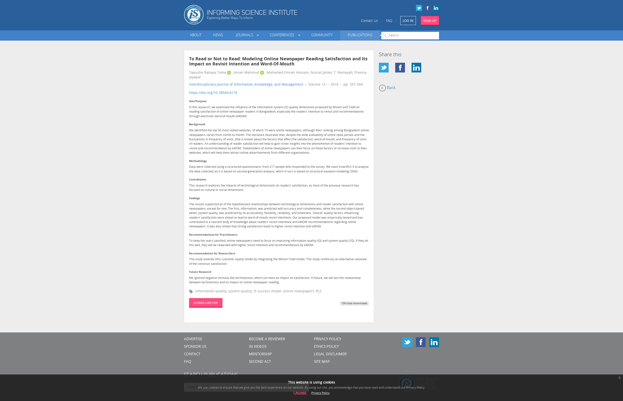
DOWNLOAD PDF (205, 303)
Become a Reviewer (267, 339)
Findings (194, 198)
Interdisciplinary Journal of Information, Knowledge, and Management (246, 85)
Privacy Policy (327, 339)
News (218, 35)
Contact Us (369, 21)
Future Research (200, 272)
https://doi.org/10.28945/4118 (213, 93)
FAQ (389, 21)
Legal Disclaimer (330, 354)
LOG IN (408, 20)
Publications (360, 35)
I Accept (299, 393)
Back (390, 88)
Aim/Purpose (198, 101)
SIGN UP (429, 20)
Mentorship (260, 354)
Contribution (197, 179)
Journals (245, 35)
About (196, 35)
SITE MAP (322, 362)
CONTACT (192, 354)
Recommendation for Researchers (212, 253)
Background (197, 124)
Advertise (193, 339)
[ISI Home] (257, 15)
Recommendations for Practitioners (213, 235)
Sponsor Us (195, 347)
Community (322, 35)
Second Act (260, 362)
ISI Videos (257, 347)
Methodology (198, 161)
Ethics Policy (326, 347)
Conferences (283, 35)
